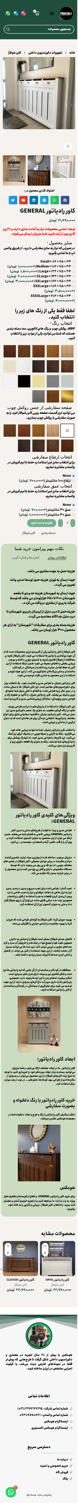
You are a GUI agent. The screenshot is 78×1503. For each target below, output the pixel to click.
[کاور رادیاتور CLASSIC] (20, 1258)
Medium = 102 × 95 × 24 (39, 266)
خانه (72, 53)
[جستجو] (8, 29)
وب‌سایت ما (59, 1201)
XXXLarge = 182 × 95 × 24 (54, 289)
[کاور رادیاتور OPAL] (57, 1258)
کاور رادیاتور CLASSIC (20, 1280)
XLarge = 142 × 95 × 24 (39, 276)
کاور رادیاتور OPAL (57, 1280)
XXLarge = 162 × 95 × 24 (38, 281)
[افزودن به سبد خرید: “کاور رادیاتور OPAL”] (45, 1253)
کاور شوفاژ (14, 53)
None (67, 476)
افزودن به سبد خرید (41, 523)
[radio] (67, 351)
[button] (52, 13)
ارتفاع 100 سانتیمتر (45, 480)
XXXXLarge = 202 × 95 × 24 (53, 298)
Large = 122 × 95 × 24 (40, 271)
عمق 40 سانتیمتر (45, 514)
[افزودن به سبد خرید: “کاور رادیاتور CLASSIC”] (8, 1253)
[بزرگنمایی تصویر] (68, 146)
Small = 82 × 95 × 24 (55, 261)
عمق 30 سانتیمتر (46, 510)
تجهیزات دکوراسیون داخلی (45, 53)
